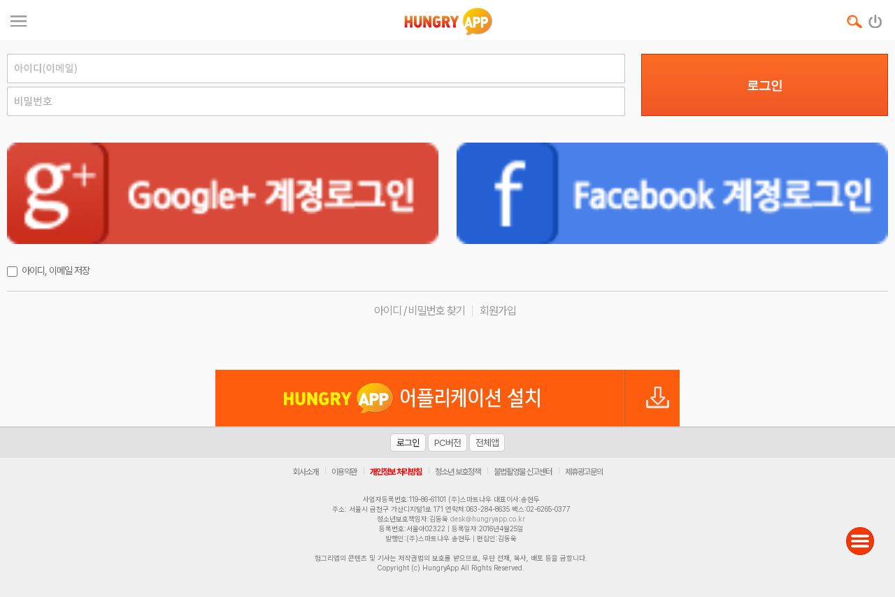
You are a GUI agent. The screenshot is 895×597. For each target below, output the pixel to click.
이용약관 (344, 472)
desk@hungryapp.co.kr (487, 519)
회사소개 (305, 472)
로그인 (764, 85)
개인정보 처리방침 (396, 472)
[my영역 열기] (18, 19)
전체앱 (487, 442)
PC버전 (447, 442)
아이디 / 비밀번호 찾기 (419, 310)
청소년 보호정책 (457, 472)
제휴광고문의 (584, 472)
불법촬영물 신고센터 (523, 472)
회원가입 (498, 310)
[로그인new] (876, 18)
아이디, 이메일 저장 (56, 270)
